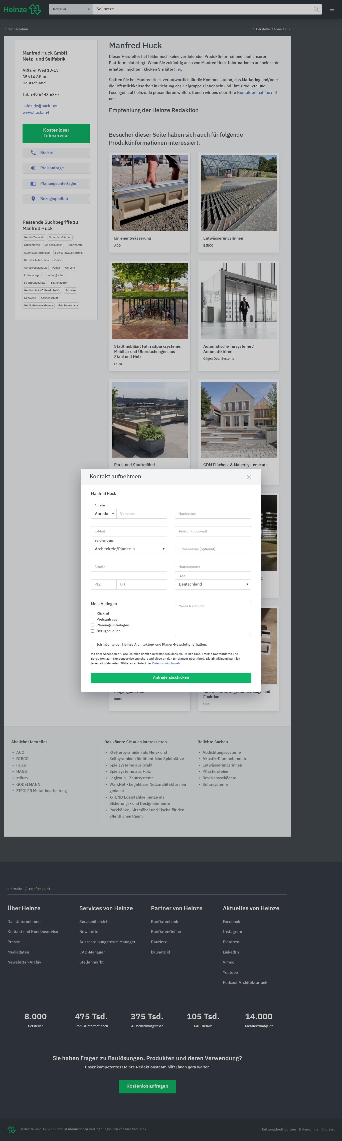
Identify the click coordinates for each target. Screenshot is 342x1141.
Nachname (187, 514)
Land (182, 576)
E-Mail (100, 531)
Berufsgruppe (104, 540)
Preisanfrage (107, 619)
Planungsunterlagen (113, 625)
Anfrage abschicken (171, 678)
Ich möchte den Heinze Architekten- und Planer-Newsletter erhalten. (152, 644)
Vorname (127, 514)
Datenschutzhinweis (166, 663)
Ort (122, 584)
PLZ (98, 584)
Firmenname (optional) (197, 549)
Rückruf (103, 613)
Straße (100, 567)
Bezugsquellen (108, 631)
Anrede (100, 505)
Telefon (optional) (193, 531)
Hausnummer (189, 567)
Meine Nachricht (192, 606)
